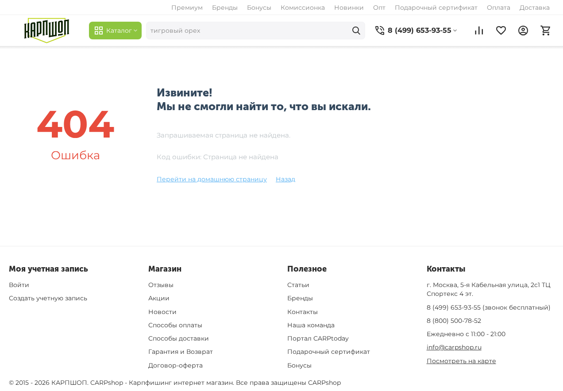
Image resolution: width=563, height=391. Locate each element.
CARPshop (324, 383)
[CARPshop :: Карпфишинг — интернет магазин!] (46, 30)
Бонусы (259, 8)
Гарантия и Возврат (180, 352)
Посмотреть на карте (461, 361)
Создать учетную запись (48, 298)
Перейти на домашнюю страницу (212, 179)
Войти (19, 285)
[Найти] (356, 30)
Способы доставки (178, 338)
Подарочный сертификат (436, 8)
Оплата (498, 8)
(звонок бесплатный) (489, 307)
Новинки (349, 8)
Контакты (302, 312)
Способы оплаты (175, 325)
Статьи (298, 285)
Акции (159, 298)
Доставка (535, 8)
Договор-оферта (175, 365)
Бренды (225, 8)
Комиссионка (303, 8)
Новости (162, 312)
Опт (379, 8)
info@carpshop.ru (454, 347)
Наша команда (311, 325)
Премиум (187, 8)
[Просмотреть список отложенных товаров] (501, 30)
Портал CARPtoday (318, 338)
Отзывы (161, 285)
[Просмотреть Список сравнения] (479, 30)
